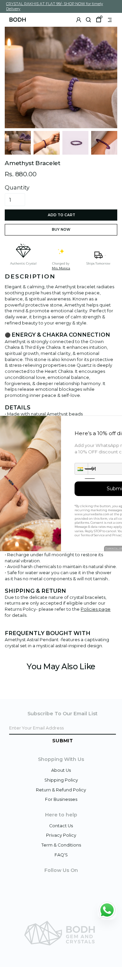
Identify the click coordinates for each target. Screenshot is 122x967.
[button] (81, 468)
